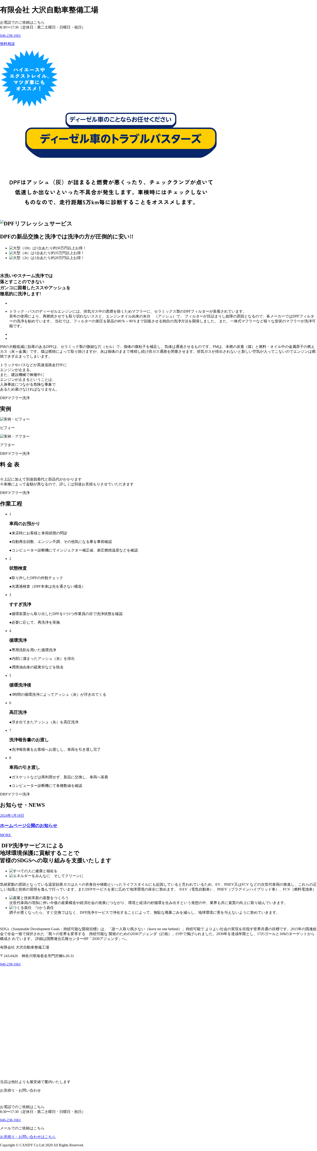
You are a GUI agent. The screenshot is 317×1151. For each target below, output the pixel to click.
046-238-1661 (10, 36)
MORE (6, 835)
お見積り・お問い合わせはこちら (28, 1137)
